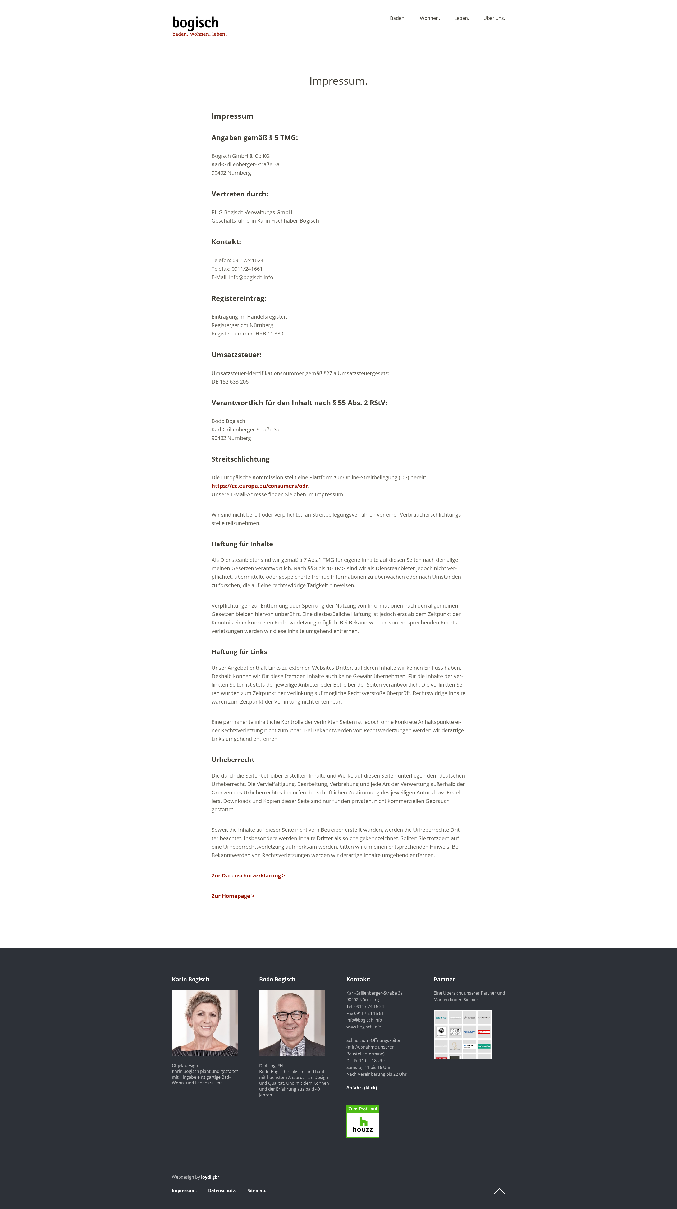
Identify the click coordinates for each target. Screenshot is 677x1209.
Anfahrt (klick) (361, 1088)
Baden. (398, 18)
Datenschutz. (222, 1190)
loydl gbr (210, 1177)
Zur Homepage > (233, 895)
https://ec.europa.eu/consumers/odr (260, 485)
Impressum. (184, 1190)
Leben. (461, 18)
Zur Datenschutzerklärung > (248, 875)
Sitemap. (257, 1190)
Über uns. (494, 18)
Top (499, 1191)
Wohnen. (430, 18)
